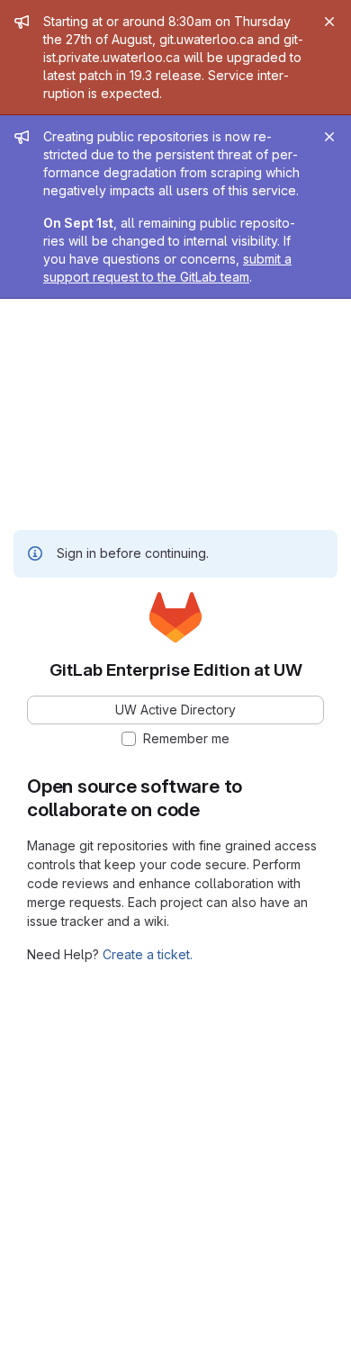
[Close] (329, 21)
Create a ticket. (148, 954)
